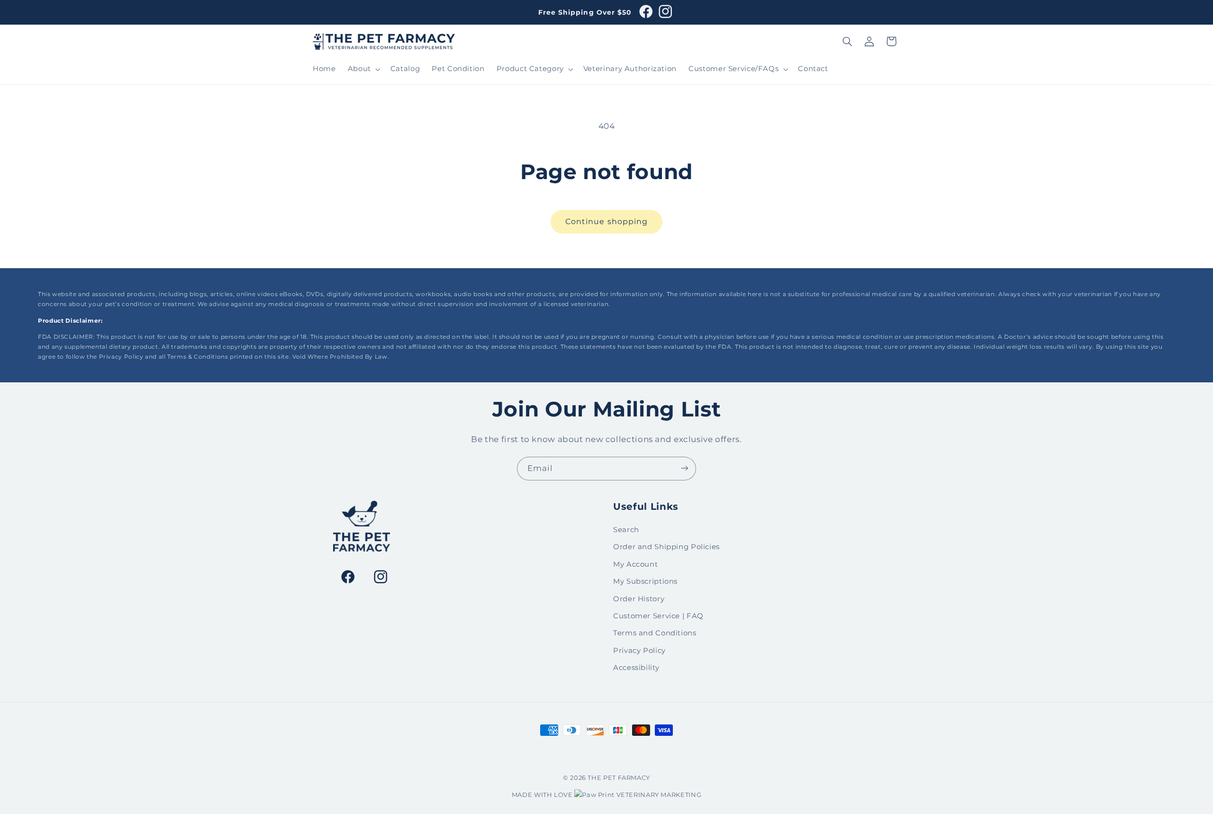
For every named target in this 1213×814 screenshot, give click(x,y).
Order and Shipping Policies (666, 547)
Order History (638, 599)
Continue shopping (606, 221)
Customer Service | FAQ (658, 616)
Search (626, 529)
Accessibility (636, 667)
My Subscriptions (645, 581)
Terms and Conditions (655, 633)
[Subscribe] (685, 468)
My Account (635, 564)
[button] (363, 69)
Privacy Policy (639, 650)
